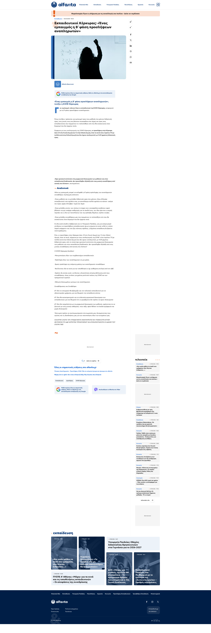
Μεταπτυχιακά (155, 594)
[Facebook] (131, 34)
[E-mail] (131, 62)
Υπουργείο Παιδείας (112, 4)
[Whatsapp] (131, 57)
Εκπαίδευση (97, 4)
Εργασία (140, 4)
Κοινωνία (152, 4)
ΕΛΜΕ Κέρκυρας (80, 380)
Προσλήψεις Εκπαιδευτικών (121, 594)
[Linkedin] (131, 46)
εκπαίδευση (63, 533)
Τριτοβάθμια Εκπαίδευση (140, 594)
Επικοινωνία (55, 611)
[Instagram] (152, 602)
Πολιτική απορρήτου (71, 609)
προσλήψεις (69, 380)
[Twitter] (131, 40)
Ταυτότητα (68, 611)
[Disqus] (91, 420)
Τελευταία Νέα (83, 4)
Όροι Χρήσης (55, 609)
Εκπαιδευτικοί (59, 380)
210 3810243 (152, 611)
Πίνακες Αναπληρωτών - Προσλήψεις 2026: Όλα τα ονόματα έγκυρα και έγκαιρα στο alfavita (83, 371)
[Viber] (131, 51)
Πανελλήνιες (128, 4)
